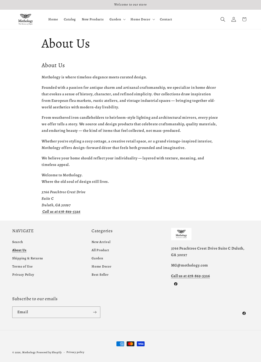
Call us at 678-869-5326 (190, 276)
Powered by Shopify (49, 352)
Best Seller (100, 274)
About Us (19, 250)
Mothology (29, 352)
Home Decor (101, 266)
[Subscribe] (94, 312)
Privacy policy (75, 352)
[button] (117, 19)
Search (17, 242)
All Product (100, 250)
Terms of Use (22, 266)
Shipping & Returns (27, 258)
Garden (97, 258)
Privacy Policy (23, 274)
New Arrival (101, 242)
